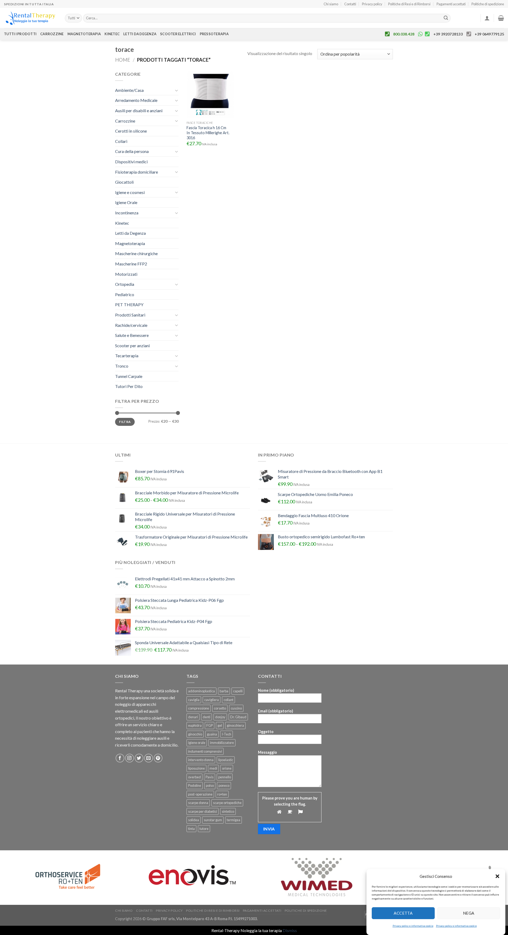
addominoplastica (201, 691)
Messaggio (267, 752)
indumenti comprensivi (205, 751)
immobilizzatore (222, 742)
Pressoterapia (214, 34)
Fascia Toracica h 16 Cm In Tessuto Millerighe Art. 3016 (208, 132)
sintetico (228, 811)
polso (210, 785)
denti (206, 717)
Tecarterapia (126, 355)
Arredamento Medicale (136, 100)
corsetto (220, 708)
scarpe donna (198, 803)
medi (213, 768)
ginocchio (195, 734)
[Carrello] (501, 18)
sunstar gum (213, 820)
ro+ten (222, 794)
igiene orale (196, 742)
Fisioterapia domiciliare (136, 171)
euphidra (195, 725)
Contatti (350, 4)
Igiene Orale (126, 202)
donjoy (220, 717)
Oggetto (266, 731)
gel (219, 725)
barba (224, 691)
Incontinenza (126, 212)
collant (228, 700)
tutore (203, 828)
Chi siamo (331, 4)
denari (193, 717)
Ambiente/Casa (129, 90)
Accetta (403, 913)
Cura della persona (132, 151)
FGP (209, 725)
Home (122, 60)
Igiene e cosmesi (130, 192)
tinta (191, 828)
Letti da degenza (139, 34)
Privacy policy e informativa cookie (413, 925)
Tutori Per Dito (129, 386)
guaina (212, 734)
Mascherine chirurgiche (136, 253)
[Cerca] (445, 18)
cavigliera (211, 700)
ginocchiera (235, 725)
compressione (198, 708)
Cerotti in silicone (131, 130)
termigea (233, 820)
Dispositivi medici (131, 161)
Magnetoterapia (84, 34)
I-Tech (226, 734)
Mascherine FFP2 (131, 263)
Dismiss (290, 930)
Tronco (121, 365)
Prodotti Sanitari (130, 314)
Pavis (210, 777)
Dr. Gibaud (238, 717)
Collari (121, 141)
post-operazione (200, 794)
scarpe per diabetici (202, 811)
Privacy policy (372, 4)
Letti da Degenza (130, 233)
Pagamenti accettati (451, 4)
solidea (193, 820)
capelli (238, 691)
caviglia (193, 700)
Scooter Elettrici (178, 34)
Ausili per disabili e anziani (138, 110)
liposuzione (196, 768)
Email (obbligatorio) (275, 711)
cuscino (236, 708)
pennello (224, 777)
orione (227, 768)
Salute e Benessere (132, 335)
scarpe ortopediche (227, 803)
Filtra (124, 422)
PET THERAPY (129, 304)
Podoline (194, 785)
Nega (468, 913)
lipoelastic (225, 760)
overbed (194, 777)
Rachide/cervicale (131, 325)
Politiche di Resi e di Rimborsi (409, 4)
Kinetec (112, 34)
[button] (497, 876)
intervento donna (201, 760)
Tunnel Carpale (128, 376)
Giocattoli (124, 181)
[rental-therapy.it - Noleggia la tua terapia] (30, 18)
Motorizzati (126, 274)
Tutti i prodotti (20, 34)
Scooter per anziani (132, 345)
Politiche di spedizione (487, 4)
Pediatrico (124, 294)
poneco (224, 785)
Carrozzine (52, 34)
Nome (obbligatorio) (276, 690)
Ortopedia (124, 284)
